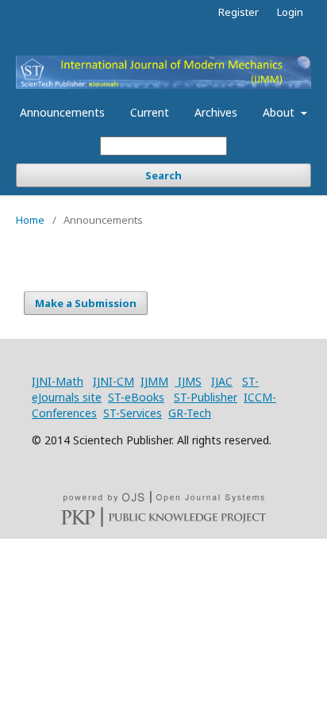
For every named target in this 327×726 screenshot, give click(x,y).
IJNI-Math (57, 381)
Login (290, 12)
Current (149, 112)
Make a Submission (86, 303)
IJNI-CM (113, 381)
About (280, 112)
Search (163, 175)
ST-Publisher (205, 397)
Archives (215, 112)
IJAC (222, 381)
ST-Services (132, 413)
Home (30, 220)
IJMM (154, 381)
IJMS (188, 381)
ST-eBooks (136, 397)
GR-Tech (189, 413)
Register (238, 12)
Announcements (62, 112)
